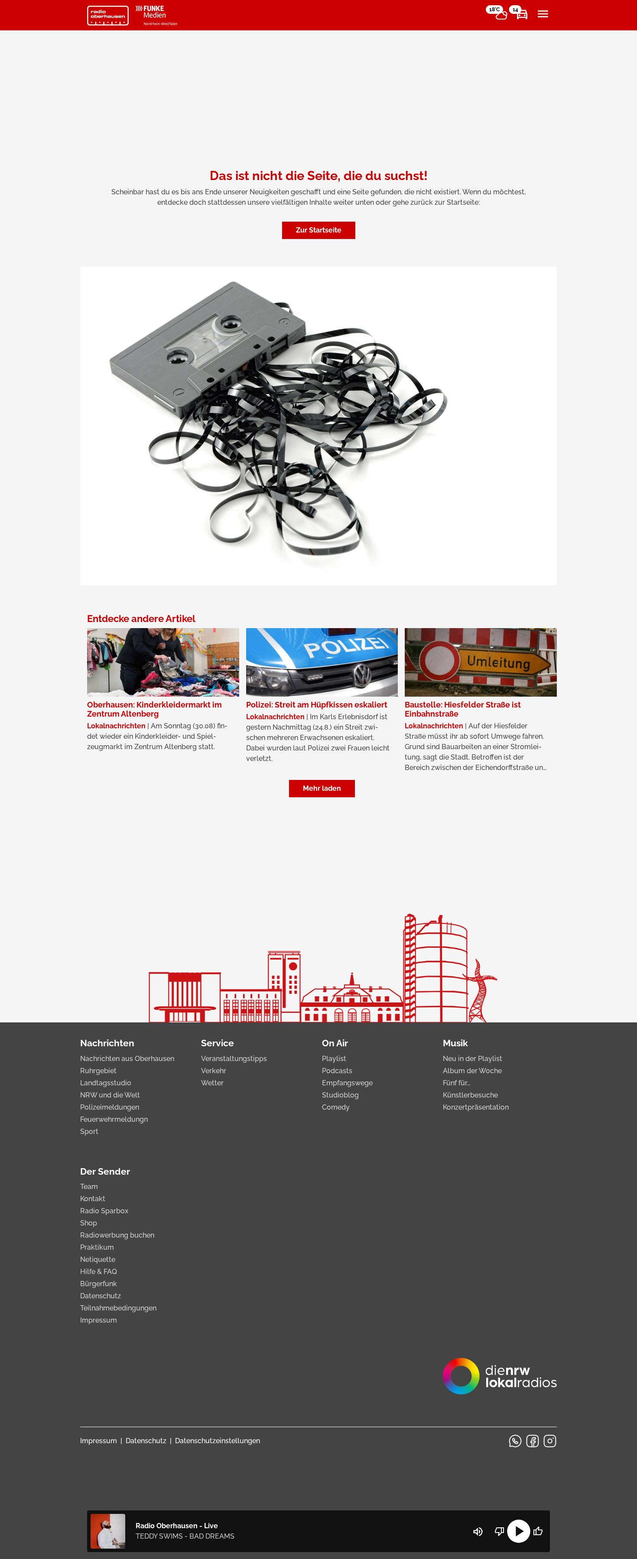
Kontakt (92, 1199)
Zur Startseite (318, 230)
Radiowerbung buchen (117, 1235)
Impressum (98, 1320)
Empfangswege (347, 1083)
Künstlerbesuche (470, 1095)
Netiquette (97, 1259)
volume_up (478, 1532)
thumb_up (538, 1531)
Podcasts (337, 1071)
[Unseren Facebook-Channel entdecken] (533, 1441)
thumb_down (499, 1531)
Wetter (212, 1083)
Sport (89, 1131)
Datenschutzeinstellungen (217, 1441)
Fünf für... (457, 1083)
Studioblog (340, 1095)
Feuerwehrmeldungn (114, 1119)
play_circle (519, 1531)
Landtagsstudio (105, 1083)
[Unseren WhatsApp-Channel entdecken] (515, 1441)
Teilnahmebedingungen (118, 1308)
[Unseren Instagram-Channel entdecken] (550, 1441)
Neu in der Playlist (472, 1059)
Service (217, 1043)
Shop (88, 1223)
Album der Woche (472, 1071)
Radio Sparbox (104, 1211)
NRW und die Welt (110, 1095)
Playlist (334, 1059)
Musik (455, 1043)
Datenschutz (100, 1296)
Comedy (336, 1107)
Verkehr (213, 1071)
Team (89, 1186)
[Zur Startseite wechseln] (108, 15)
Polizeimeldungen (109, 1107)
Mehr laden (322, 788)
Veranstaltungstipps (234, 1059)
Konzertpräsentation (476, 1107)
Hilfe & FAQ (98, 1272)
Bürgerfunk (98, 1284)
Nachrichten (107, 1043)
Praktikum (97, 1247)
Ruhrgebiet (98, 1071)
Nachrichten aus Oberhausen (127, 1059)
